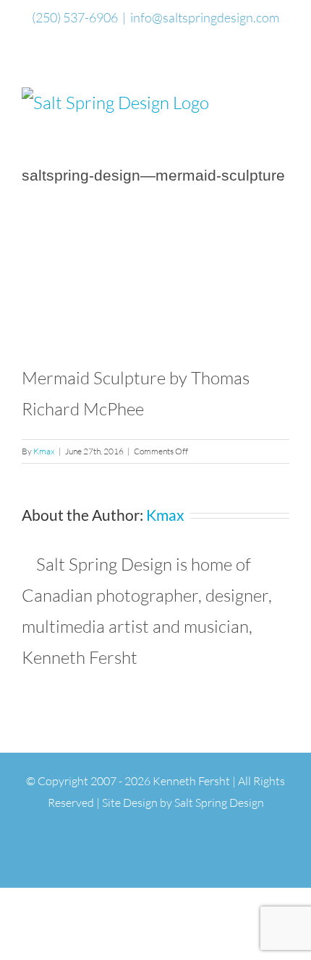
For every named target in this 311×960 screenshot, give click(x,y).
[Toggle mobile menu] (283, 95)
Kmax (44, 451)
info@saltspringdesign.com (204, 17)
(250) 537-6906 (75, 17)
